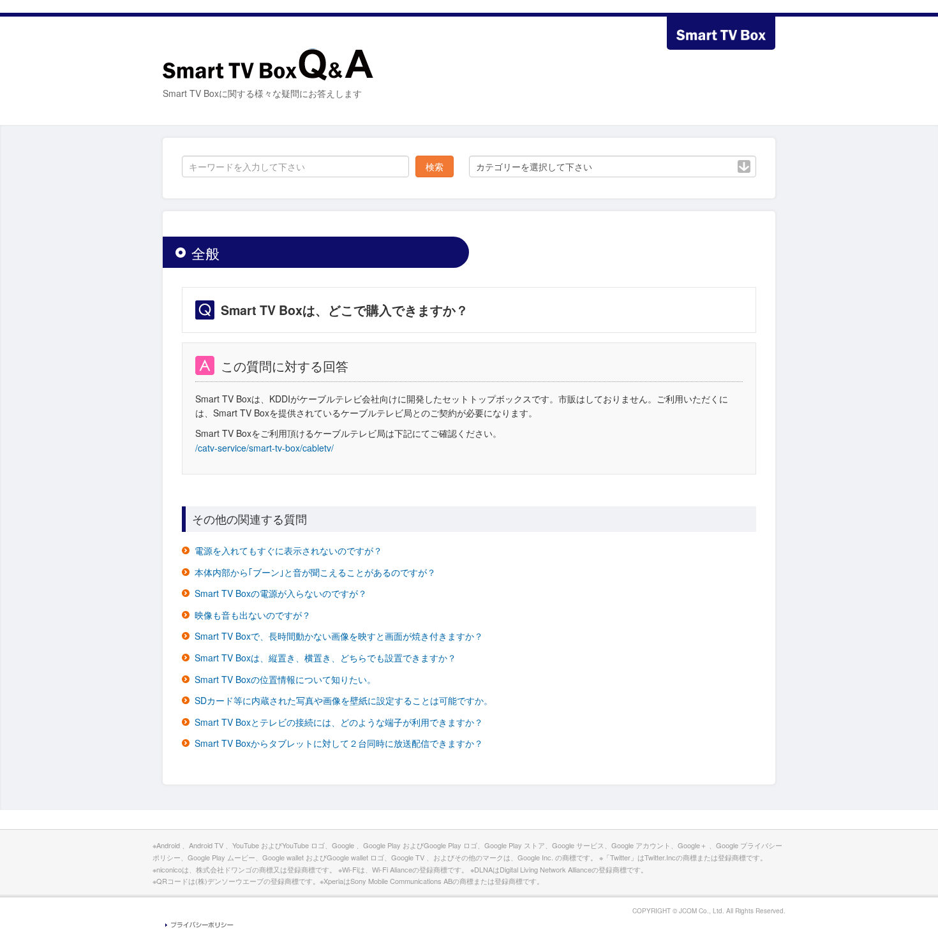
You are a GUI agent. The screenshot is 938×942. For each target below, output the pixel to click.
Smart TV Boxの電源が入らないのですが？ (281, 593)
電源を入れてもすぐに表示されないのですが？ (288, 550)
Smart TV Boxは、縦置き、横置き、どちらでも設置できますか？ (325, 657)
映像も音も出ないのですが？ (253, 614)
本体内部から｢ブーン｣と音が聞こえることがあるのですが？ (315, 572)
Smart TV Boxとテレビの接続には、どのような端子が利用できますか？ (339, 722)
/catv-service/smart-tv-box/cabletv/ (264, 447)
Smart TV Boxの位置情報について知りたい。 (285, 679)
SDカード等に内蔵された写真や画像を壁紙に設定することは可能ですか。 (344, 700)
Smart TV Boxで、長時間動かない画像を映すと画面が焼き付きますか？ (339, 635)
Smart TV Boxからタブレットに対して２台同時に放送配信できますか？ (339, 743)
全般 (205, 253)
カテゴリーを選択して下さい (534, 166)
